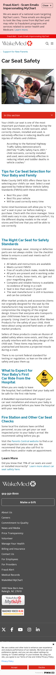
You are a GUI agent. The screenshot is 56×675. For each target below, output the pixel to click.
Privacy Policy (8, 661)
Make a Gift (28, 502)
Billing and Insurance (13, 548)
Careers (6, 517)
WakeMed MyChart (12, 580)
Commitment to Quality (15, 522)
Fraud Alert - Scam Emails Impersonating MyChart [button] (28, 36)
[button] (52, 43)
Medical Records (11, 574)
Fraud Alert (8, 569)
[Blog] (13, 614)
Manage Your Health (13, 543)
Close (45, 5)
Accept (14, 667)
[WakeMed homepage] (24, 43)
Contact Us (8, 554)
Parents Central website (25, 441)
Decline (42, 667)
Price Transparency (12, 533)
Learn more (21, 29)
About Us (7, 512)
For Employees (10, 559)
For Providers (9, 564)
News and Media (11, 528)
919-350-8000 (10, 493)
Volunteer (7, 538)
